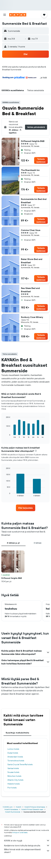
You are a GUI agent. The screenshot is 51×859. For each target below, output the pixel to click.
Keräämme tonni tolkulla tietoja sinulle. (22, 845)
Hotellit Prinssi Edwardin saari (32, 809)
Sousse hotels (13, 772)
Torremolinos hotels (15, 760)
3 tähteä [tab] (37, 543)
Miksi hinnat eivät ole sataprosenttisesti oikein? (22, 850)
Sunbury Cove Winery (32, 317)
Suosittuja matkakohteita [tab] (17, 732)
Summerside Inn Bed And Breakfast (34, 201)
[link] (25, 508)
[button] (5, 15)
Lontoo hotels (13, 749)
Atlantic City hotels (15, 780)
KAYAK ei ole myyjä (13, 840)
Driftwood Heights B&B (32, 141)
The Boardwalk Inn (30, 170)
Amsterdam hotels (15, 756)
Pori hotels (11, 787)
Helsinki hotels (13, 784)
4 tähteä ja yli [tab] (13, 543)
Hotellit (18, 807)
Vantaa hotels (13, 768)
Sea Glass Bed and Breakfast (30, 290)
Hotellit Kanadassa (11, 809)
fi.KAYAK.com (8, 807)
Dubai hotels (12, 753)
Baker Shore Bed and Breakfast (31, 261)
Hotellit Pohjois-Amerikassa (34, 807)
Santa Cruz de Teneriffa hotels (20, 764)
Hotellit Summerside (12, 812)
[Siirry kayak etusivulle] (17, 14)
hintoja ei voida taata (19, 832)
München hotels (14, 776)
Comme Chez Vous (30, 230)
